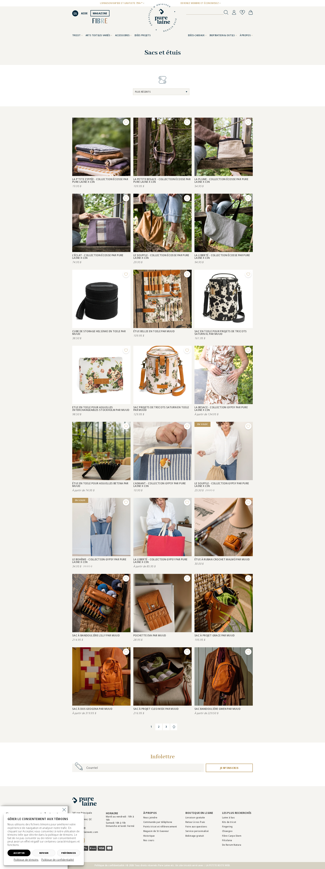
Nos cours (148, 840)
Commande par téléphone (157, 822)
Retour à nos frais (195, 822)
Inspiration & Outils (222, 35)
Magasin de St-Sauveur (156, 831)
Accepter (19, 852)
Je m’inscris (229, 768)
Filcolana (227, 840)
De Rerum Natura (231, 844)
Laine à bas (228, 817)
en (75, 13)
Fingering (227, 826)
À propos (245, 35)
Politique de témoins (26, 859)
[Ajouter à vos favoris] (126, 122)
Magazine (100, 13)
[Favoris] (242, 12)
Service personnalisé (197, 831)
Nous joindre (150, 817)
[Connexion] (234, 12)
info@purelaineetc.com (85, 832)
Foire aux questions (196, 826)
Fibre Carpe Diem (231, 835)
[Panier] (251, 12)
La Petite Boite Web (218, 865)
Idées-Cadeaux (196, 35)
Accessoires (122, 35)
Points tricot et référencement (160, 826)
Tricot (76, 35)
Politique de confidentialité (57, 859)
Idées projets (142, 35)
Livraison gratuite (195, 817)
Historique (149, 835)
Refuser (44, 852)
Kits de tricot (229, 822)
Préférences (68, 852)
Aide (84, 13)
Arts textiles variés (98, 35)
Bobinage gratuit (194, 835)
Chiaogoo (227, 831)
